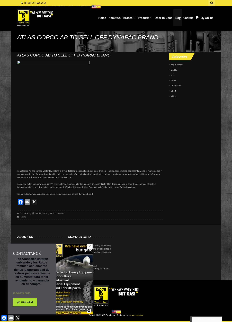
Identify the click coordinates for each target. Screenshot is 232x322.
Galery (174, 70)
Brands (128, 18)
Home (102, 18)
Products (144, 18)
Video (173, 96)
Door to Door (163, 18)
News (23, 217)
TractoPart (24, 213)
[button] (90, 246)
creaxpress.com (136, 315)
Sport (173, 91)
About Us (115, 18)
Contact (188, 18)
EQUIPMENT (177, 64)
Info (172, 75)
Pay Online (206, 18)
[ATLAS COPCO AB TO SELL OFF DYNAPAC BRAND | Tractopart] (35, 17)
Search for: (211, 2)
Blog (178, 18)
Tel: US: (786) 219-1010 (35, 3)
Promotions (176, 85)
